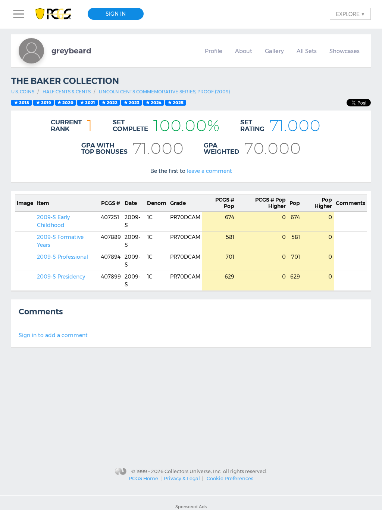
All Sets (307, 51)
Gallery (274, 51)
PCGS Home (143, 478)
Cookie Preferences (230, 478)
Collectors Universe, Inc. (193, 471)
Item (43, 203)
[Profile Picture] (31, 50)
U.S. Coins (22, 91)
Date (131, 203)
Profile (213, 51)
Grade (178, 203)
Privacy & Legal (182, 478)
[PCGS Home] (56, 14)
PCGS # (110, 203)
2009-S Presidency (61, 276)
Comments (350, 203)
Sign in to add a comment (53, 335)
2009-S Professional (62, 257)
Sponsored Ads (191, 506)
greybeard (71, 50)
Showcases (344, 51)
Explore (350, 14)
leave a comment (209, 171)
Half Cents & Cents (67, 91)
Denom (156, 203)
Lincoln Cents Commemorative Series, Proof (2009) (164, 91)
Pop (224, 202)
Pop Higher (270, 202)
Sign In (116, 13)
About (243, 51)
